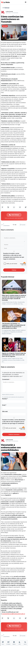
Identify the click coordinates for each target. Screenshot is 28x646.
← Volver (5, 8)
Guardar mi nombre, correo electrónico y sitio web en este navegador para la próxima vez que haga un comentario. (13, 256)
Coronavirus (5, 454)
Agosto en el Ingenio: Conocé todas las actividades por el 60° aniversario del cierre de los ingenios (14, 354)
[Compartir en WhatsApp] (14, 207)
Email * (4, 405)
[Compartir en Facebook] (2, 207)
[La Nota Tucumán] (3, 12)
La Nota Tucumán (9, 11)
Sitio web (5, 411)
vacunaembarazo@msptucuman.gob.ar (13, 614)
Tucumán (5, 26)
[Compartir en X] (8, 207)
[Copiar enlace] (25, 207)
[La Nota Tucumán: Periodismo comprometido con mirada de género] (5, 2)
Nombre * (5, 398)
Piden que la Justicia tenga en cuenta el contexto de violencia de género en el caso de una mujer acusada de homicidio (14, 298)
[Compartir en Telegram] (19, 207)
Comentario (6, 379)
